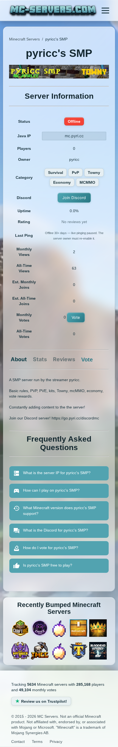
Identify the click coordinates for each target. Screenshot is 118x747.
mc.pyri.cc (74, 135)
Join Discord (74, 197)
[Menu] (105, 10)
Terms (37, 741)
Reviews (64, 359)
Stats (40, 359)
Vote (76, 317)
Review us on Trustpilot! (44, 701)
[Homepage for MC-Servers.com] (53, 11)
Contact (18, 741)
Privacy (56, 741)
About (19, 359)
